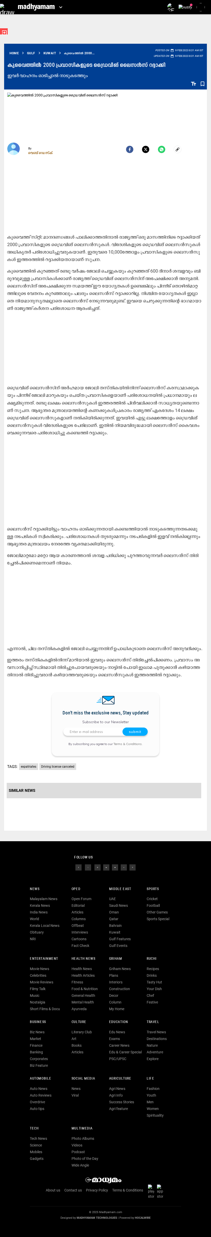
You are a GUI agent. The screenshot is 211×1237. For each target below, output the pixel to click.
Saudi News (118, 905)
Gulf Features (120, 939)
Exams (114, 1039)
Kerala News (40, 905)
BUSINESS (38, 1022)
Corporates (39, 1059)
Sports (153, 889)
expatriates (28, 766)
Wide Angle (80, 1165)
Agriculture (120, 1079)
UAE (112, 899)
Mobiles (36, 1152)
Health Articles (83, 975)
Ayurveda (79, 1009)
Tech (34, 1129)
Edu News (117, 1032)
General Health (83, 995)
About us (53, 1190)
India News (39, 912)
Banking (36, 1052)
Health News (83, 959)
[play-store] (152, 1191)
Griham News (120, 969)
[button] (7, 7)
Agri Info (116, 1095)
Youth (151, 1095)
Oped (76, 889)
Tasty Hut (154, 982)
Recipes (153, 969)
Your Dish (154, 989)
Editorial (78, 905)
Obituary (37, 932)
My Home (116, 1009)
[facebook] (130, 149)
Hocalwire (143, 1218)
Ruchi (152, 959)
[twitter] (88, 867)
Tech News (38, 1138)
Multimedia (82, 1129)
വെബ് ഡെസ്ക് (40, 153)
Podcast (78, 1152)
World (34, 919)
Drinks (152, 975)
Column (115, 1002)
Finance (36, 1045)
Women (153, 1109)
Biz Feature (39, 1065)
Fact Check (80, 946)
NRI (33, 939)
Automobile (40, 1079)
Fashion (153, 1089)
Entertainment (44, 959)
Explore (153, 1059)
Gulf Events (118, 946)
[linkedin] (106, 867)
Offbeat (78, 926)
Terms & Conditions (127, 744)
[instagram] (97, 867)
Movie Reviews (41, 982)
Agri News (117, 1089)
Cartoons (79, 939)
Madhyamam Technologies (97, 1218)
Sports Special (158, 919)
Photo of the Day (85, 1159)
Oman (114, 912)
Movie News (39, 969)
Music (34, 995)
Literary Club (82, 1032)
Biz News (37, 1032)
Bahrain (115, 926)
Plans (113, 975)
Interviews (80, 932)
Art (74, 1039)
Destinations (157, 1039)
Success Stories (121, 1102)
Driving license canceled (57, 766)
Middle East (120, 889)
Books (77, 1045)
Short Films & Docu (45, 1009)
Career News (119, 1045)
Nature (152, 1045)
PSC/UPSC (117, 1059)
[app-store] (161, 1191)
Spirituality (155, 1115)
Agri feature (118, 1109)
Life (150, 1079)
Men (150, 1102)
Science (36, 1145)
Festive (152, 1002)
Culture (79, 1022)
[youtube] (115, 867)
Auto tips (37, 1109)
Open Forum (81, 899)
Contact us (73, 1190)
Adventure (155, 1052)
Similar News (22, 790)
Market (35, 1039)
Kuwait (114, 932)
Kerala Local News (44, 926)
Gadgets (36, 1159)
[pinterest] (132, 867)
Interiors (115, 982)
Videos (77, 1145)
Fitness (77, 982)
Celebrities (38, 975)
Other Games (157, 912)
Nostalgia (37, 1002)
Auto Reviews (40, 1095)
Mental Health (83, 1002)
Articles (77, 912)
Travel (153, 1022)
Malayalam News (43, 899)
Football (153, 905)
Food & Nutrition (85, 989)
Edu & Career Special (125, 1052)
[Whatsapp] (161, 149)
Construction (119, 989)
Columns (79, 919)
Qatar (113, 919)
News (34, 889)
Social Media (83, 1079)
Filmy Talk (38, 989)
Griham (115, 959)
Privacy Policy (97, 1190)
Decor (113, 995)
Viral (75, 1095)
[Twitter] (146, 149)
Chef (150, 995)
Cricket (152, 899)
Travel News (156, 1032)
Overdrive (37, 1102)
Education (118, 1022)
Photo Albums (83, 1138)
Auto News (38, 1089)
